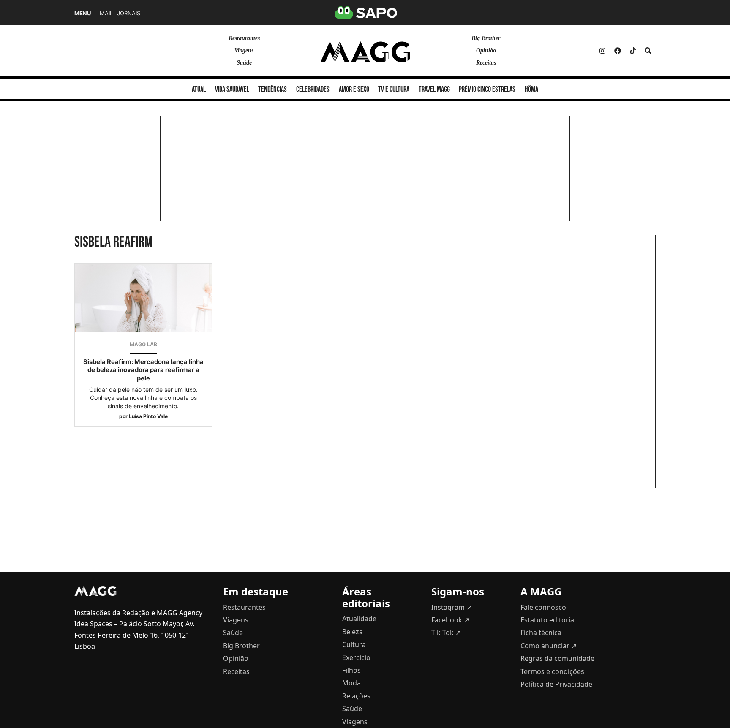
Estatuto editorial (548, 620)
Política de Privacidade (556, 684)
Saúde (244, 63)
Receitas (486, 63)
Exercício (356, 657)
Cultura (354, 644)
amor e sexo (354, 89)
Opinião (486, 50)
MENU (82, 13)
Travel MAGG (434, 89)
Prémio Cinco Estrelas (487, 89)
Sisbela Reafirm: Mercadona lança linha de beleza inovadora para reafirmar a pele (143, 370)
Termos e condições (552, 671)
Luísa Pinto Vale (148, 416)
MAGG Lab (143, 344)
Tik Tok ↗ (446, 632)
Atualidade (359, 618)
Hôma (531, 89)
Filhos (351, 670)
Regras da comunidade (557, 658)
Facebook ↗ (450, 620)
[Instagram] (602, 50)
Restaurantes (244, 38)
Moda (351, 682)
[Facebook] (617, 50)
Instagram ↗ (451, 607)
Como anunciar (548, 645)
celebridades (313, 89)
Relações (356, 696)
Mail (106, 13)
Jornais (128, 13)
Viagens (243, 50)
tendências (272, 89)
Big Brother (485, 38)
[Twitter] (632, 50)
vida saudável (232, 89)
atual (199, 89)
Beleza (352, 631)
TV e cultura (393, 89)
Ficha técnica (540, 632)
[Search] (648, 50)
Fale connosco (543, 607)
